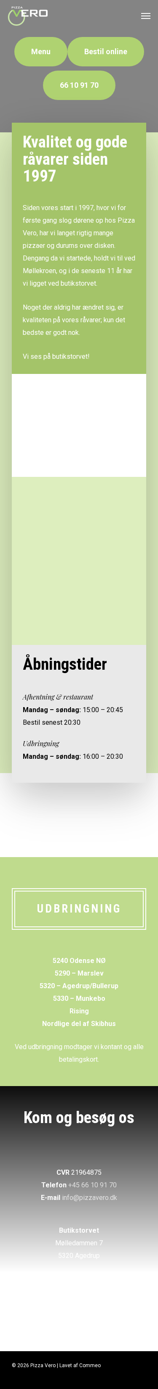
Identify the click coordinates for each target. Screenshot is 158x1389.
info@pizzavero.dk (89, 1198)
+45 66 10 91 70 (92, 1185)
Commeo (90, 1365)
